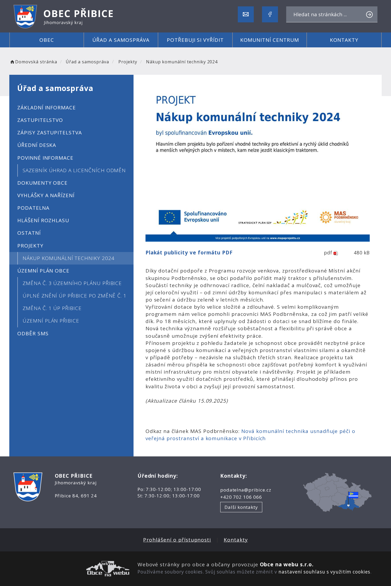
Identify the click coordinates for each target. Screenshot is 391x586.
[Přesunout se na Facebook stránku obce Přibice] (270, 14)
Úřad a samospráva (120, 39)
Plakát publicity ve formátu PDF (189, 252)
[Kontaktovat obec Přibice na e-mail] (246, 14)
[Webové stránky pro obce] (71, 568)
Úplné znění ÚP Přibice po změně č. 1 (75, 295)
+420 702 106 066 (241, 497)
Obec (46, 39)
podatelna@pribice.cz (245, 490)
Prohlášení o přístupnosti (177, 539)
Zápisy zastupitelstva (49, 132)
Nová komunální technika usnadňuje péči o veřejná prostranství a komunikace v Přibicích (250, 435)
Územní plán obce (43, 270)
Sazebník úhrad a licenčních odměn (74, 170)
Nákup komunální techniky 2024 (69, 258)
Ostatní (29, 232)
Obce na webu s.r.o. (287, 564)
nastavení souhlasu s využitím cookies (324, 572)
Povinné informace (45, 157)
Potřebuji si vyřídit (195, 39)
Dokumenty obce (42, 182)
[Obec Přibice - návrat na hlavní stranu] (63, 16)
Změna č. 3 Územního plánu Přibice (72, 283)
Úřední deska (36, 145)
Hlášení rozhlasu (43, 220)
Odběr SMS (33, 333)
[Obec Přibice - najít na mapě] (337, 492)
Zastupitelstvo (40, 120)
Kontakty (344, 39)
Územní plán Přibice (51, 320)
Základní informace (46, 107)
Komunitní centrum (269, 39)
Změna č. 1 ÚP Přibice (52, 308)
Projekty (127, 62)
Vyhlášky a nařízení (45, 195)
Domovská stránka (36, 62)
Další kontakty (241, 507)
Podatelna (33, 207)
